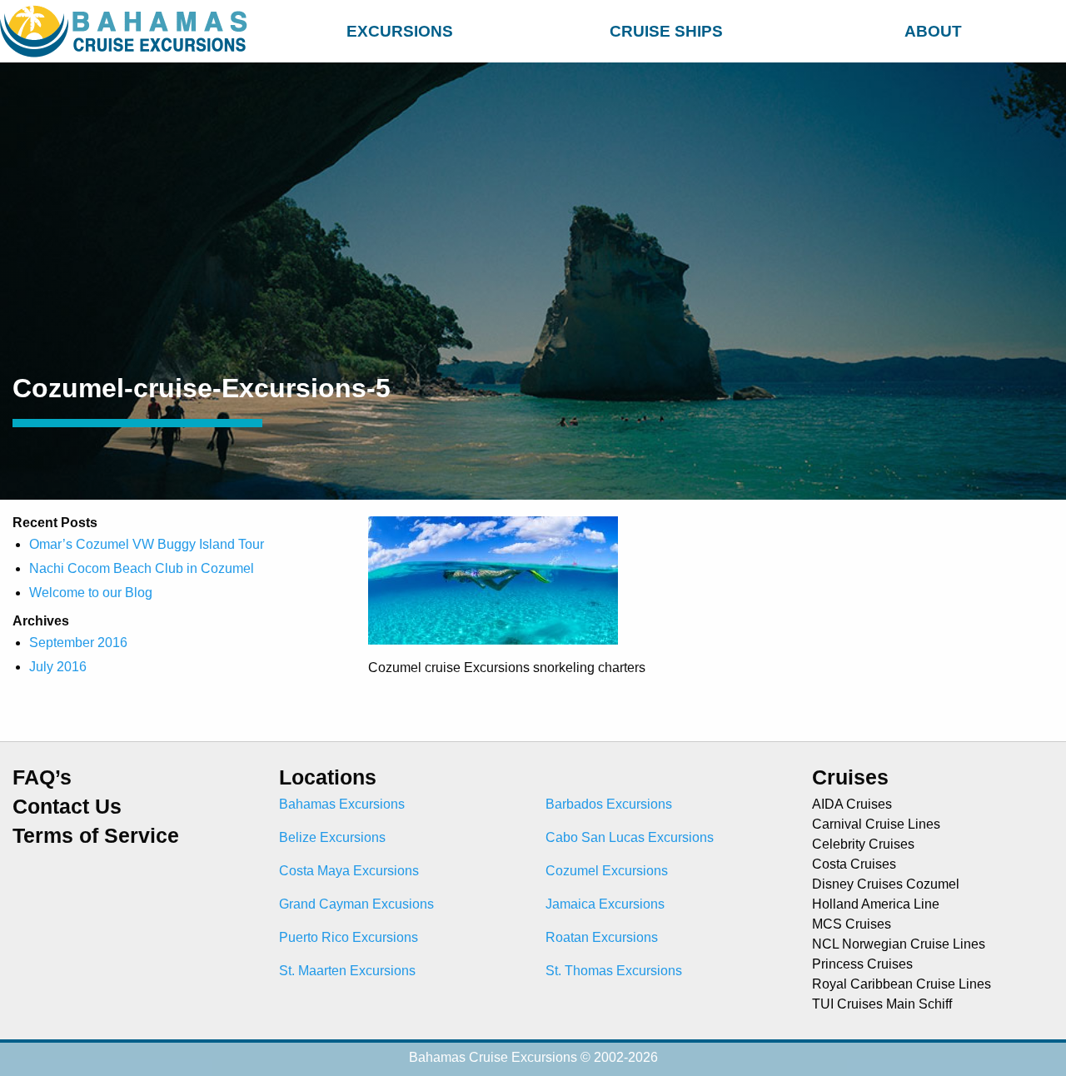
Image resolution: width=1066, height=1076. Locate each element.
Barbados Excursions (608, 804)
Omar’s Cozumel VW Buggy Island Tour (146, 544)
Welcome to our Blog (90, 592)
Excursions (399, 31)
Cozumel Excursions (606, 871)
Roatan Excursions (601, 937)
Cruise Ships (666, 31)
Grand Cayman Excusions (356, 904)
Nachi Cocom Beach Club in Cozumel (141, 568)
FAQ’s (42, 777)
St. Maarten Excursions (347, 971)
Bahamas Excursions (342, 804)
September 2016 (78, 642)
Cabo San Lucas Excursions (629, 837)
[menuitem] (399, 28)
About (933, 31)
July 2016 (58, 667)
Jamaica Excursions (605, 904)
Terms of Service (95, 835)
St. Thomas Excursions (613, 971)
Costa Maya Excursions (349, 871)
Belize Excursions (332, 837)
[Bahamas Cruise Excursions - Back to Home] (126, 31)
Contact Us (67, 806)
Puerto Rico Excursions (348, 937)
